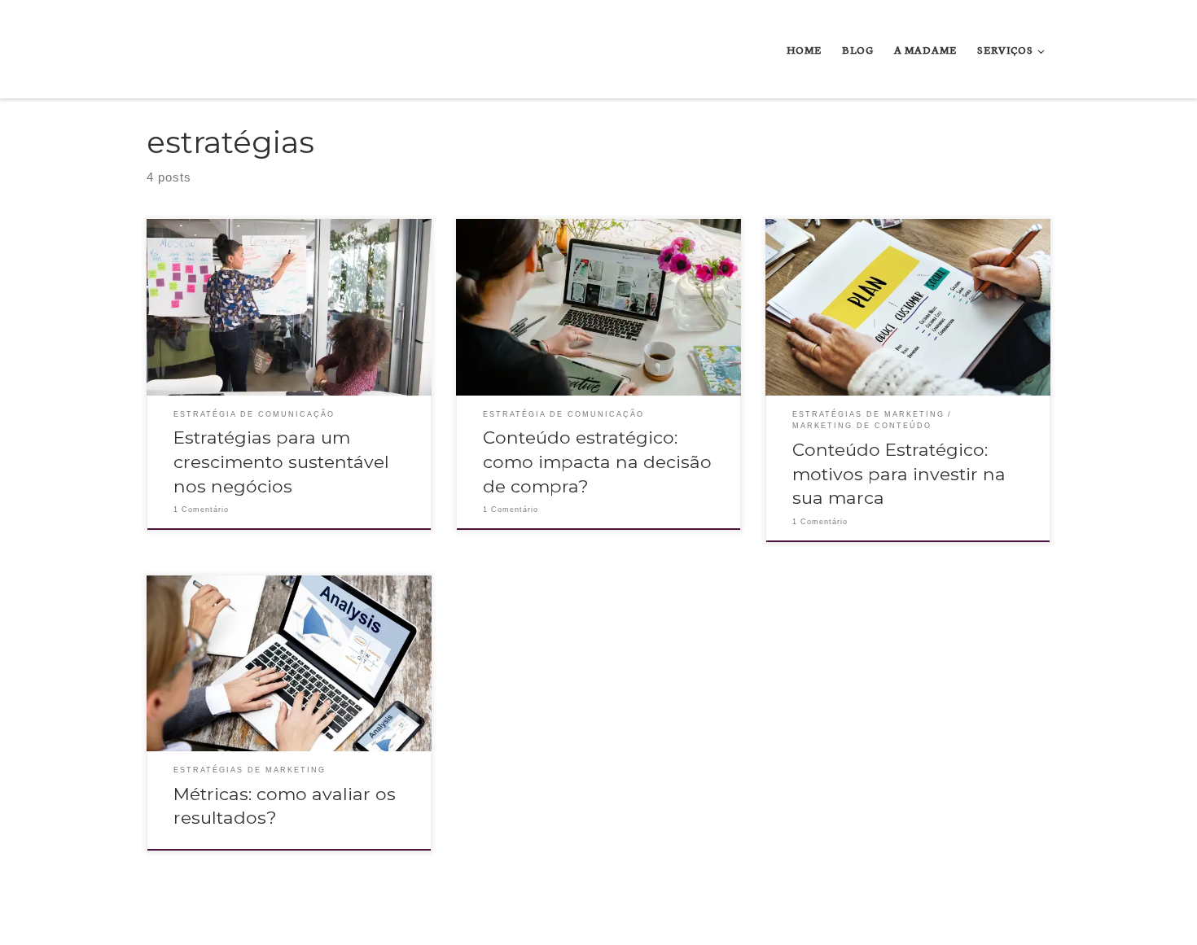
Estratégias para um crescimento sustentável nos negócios (281, 462)
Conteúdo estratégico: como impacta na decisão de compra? (597, 462)
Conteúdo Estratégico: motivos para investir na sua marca (899, 474)
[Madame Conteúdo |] (185, 49)
